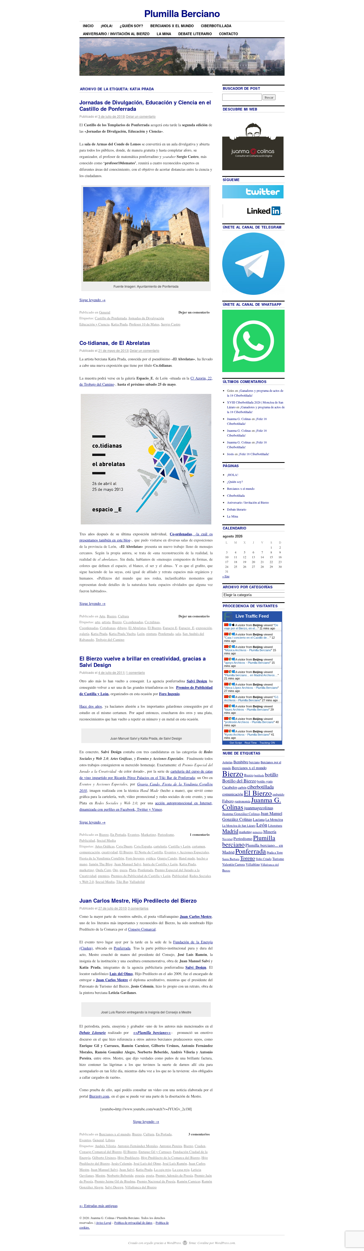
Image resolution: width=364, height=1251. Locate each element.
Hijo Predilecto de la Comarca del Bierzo (170, 1157)
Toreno (247, 858)
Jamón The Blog (101, 864)
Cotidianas (108, 627)
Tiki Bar (122, 881)
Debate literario (195, 33)
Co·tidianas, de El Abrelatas (114, 343)
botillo (271, 774)
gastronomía (242, 801)
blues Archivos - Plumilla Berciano (247, 709)
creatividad (110, 852)
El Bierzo (154, 627)
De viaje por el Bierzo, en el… (251, 627)
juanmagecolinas (258, 808)
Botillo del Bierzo (239, 780)
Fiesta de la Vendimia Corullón (101, 858)
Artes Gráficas (105, 846)
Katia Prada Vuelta (122, 633)
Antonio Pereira (170, 1145)
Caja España (143, 846)
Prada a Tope (275, 852)
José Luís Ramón (175, 1163)
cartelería (160, 846)
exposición (204, 627)
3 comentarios (138, 908)
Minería (269, 831)
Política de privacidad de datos (133, 1222)
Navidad (227, 839)
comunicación (89, 852)
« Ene (225, 576)
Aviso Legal (103, 1222)
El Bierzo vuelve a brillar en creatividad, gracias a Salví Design (142, 661)
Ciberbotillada (216, 25)
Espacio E (170, 627)
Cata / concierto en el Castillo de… (247, 637)
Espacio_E (186, 627)
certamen (198, 846)
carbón (242, 787)
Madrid (230, 831)
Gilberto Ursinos (104, 1157)
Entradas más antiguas (98, 1205)
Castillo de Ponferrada (111, 318)
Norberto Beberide (120, 1175)
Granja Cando (167, 858)
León (141, 633)
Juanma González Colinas (241, 813)
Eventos (133, 834)
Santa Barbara (230, 859)
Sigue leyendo (92, 299)
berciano (254, 762)
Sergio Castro (170, 324)
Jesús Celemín (121, 1163)
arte (97, 622)
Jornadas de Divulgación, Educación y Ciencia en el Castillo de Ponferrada (145, 105)
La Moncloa (274, 819)
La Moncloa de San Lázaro (239, 826)
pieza (123, 869)
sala (178, 633)
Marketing (148, 834)
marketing (86, 869)
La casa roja (180, 1169)
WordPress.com (225, 1243)
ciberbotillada (260, 786)
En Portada (118, 834)
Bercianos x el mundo (172, 25)
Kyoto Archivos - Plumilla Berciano (247, 734)
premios (104, 875)
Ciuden (200, 1145)
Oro (115, 869)
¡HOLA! (106, 25)
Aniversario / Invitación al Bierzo (116, 33)
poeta (150, 1175)
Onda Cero (103, 869)
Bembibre (240, 761)
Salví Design (195, 967)
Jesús (230, 454)
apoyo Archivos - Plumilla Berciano (247, 662)
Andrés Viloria (105, 1145)
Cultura (123, 616)
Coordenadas (88, 627)
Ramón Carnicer (188, 1181)
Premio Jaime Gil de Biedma (115, 1181)
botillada (259, 775)
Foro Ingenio (169, 693)
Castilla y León (179, 846)
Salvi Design (114, 1187)
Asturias (227, 762)
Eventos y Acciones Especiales (186, 852)
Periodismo (166, 834)
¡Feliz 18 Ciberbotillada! (253, 454)
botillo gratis (265, 781)
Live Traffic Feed (252, 616)
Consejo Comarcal (142, 929)
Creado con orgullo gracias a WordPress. (155, 1243)
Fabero (228, 801)
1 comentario (135, 672)
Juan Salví (126, 1169)
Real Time (251, 742)
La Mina (164, 33)
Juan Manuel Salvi (127, 864)
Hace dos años (90, 706)
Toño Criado (264, 859)
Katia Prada (119, 324)
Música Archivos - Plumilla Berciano (248, 650)
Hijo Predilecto (128, 1157)
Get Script (236, 742)
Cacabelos (229, 787)
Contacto (228, 33)
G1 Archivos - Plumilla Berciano (251, 698)
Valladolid (137, 881)
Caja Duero (124, 846)
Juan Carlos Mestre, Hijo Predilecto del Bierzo (138, 900)
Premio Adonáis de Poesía (174, 1175)
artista (106, 622)
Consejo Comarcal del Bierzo (100, 1151)
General (104, 312)
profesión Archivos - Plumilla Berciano (249, 722)
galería (84, 633)
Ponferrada (166, 633)
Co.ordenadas (133, 622)
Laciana (259, 819)
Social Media (106, 840)
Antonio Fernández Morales (138, 1145)
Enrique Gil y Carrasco (155, 1151)
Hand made (187, 858)
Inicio (88, 25)
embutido (278, 794)
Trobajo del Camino (110, 639)
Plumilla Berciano (182, 13)
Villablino (253, 864)
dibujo (122, 627)
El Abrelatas (137, 627)
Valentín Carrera (233, 864)
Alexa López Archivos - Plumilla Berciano (251, 687)
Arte (102, 616)
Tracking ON (267, 742)
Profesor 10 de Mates (144, 324)
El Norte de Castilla (149, 852)
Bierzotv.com (99, 1096)
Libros (110, 1140)
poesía (139, 1175)
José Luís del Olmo (147, 1163)
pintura (151, 633)
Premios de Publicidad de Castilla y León (141, 875)
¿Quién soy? (131, 25)
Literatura (275, 825)
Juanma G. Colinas (239, 419)
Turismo (278, 858)
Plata (132, 869)
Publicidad (87, 840)
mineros (257, 832)
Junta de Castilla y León (160, 864)
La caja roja (162, 1169)
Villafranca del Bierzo (141, 1187)
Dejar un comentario (141, 116)
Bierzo (111, 616)
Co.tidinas (152, 622)
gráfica (151, 858)
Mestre (100, 1175)
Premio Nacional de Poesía (156, 1181)
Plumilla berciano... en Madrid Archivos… (251, 675)
